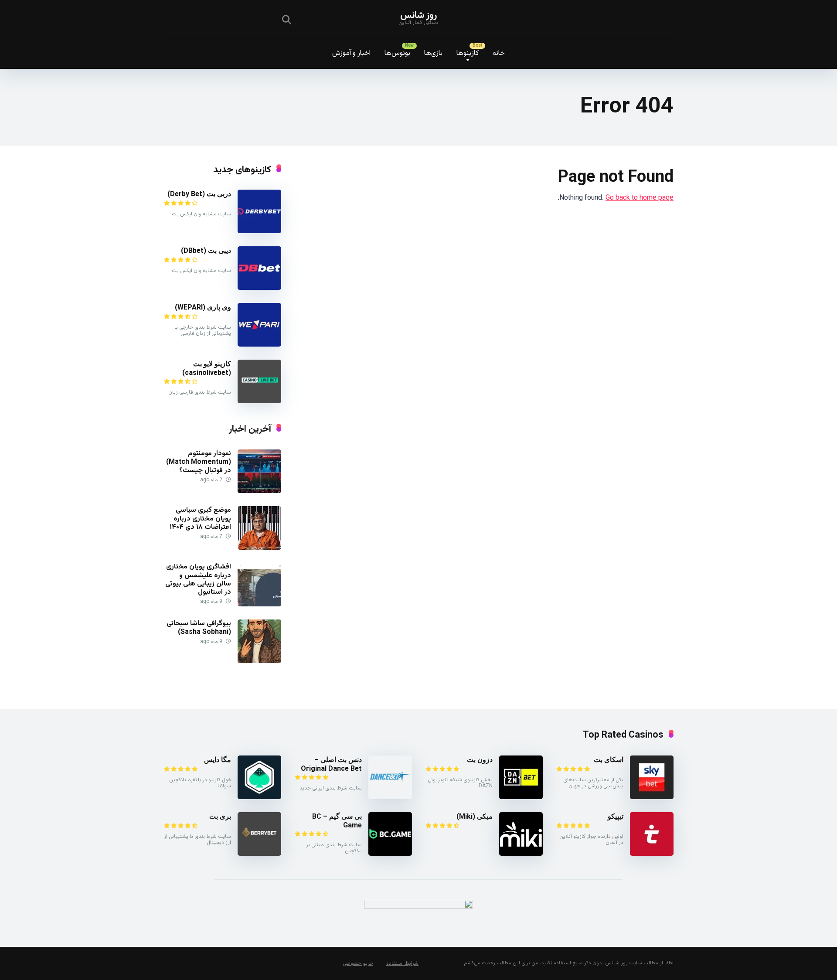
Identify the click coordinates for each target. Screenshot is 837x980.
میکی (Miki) (474, 816)
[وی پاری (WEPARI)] (259, 345)
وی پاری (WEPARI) (203, 307)
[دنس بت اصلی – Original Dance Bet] (390, 797)
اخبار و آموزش (351, 53)
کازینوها (467, 53)
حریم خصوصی (358, 963)
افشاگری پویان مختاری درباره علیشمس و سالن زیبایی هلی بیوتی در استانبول (198, 579)
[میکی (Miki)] (521, 854)
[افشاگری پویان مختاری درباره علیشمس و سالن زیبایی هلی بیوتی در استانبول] (259, 604)
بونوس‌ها (397, 53)
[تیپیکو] (652, 854)
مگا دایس (217, 759)
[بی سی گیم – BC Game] (390, 854)
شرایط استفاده (402, 963)
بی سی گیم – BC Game (337, 820)
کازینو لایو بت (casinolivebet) (206, 368)
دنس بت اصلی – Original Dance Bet (331, 763)
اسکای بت (608, 759)
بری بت (220, 816)
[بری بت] (259, 854)
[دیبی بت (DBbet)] (259, 288)
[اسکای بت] (652, 797)
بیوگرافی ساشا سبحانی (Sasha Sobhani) (199, 627)
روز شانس (418, 15)
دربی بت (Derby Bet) (199, 194)
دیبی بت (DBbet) (206, 250)
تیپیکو (615, 816)
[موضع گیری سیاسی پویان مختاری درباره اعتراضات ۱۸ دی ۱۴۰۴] (259, 548)
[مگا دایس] (259, 797)
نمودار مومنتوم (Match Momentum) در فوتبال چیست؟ (198, 462)
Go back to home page (640, 198)
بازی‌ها (433, 53)
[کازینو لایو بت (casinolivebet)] (259, 401)
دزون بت (480, 759)
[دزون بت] (521, 797)
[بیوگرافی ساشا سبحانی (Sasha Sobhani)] (259, 661)
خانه (499, 53)
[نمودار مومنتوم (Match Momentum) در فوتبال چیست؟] (259, 491)
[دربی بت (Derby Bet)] (259, 231)
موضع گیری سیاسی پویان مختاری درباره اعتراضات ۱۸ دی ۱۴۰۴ (200, 518)
